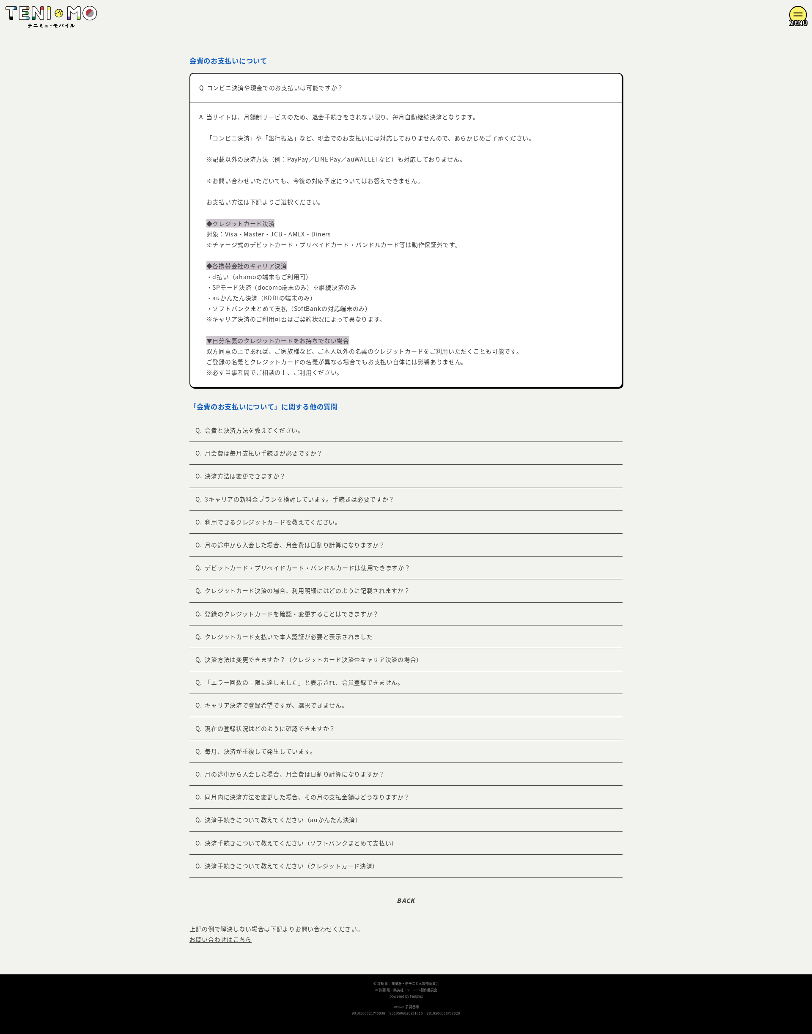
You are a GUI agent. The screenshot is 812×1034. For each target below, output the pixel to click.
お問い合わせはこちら (220, 939)
